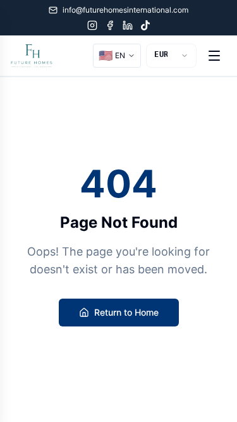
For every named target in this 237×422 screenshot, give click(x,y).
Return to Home (126, 312)
